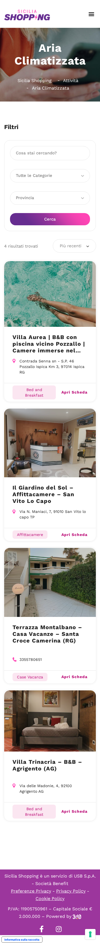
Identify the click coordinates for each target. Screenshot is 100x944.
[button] (91, 14)
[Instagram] (58, 929)
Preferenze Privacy (31, 891)
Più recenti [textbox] (70, 245)
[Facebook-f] (41, 929)
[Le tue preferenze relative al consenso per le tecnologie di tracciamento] (90, 934)
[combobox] (74, 246)
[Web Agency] (77, 916)
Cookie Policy (50, 898)
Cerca (50, 219)
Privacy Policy (71, 891)
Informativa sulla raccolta (21, 939)
